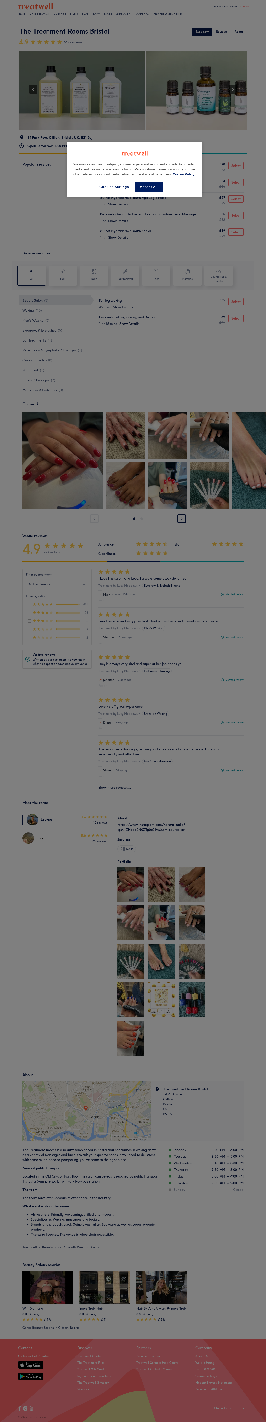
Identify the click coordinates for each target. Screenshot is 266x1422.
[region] (134, 169)
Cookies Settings (114, 187)
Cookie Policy (184, 174)
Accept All (149, 187)
